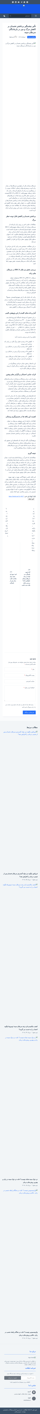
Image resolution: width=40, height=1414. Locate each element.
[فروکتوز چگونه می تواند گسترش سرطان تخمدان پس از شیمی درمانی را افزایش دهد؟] (20, 800)
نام (33, 669)
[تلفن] (13, 2)
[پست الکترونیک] (18, 2)
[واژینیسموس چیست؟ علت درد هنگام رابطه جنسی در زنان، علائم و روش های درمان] (20, 1259)
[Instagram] (27, 2)
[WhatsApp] (24, 2)
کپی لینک (31, 499)
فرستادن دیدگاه (29, 712)
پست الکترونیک (29, 675)
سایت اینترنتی (30, 681)
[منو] (36, 16)
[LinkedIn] (15, 2)
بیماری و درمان (31, 37)
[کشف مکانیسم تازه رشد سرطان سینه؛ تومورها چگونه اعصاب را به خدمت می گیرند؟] (20, 953)
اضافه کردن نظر (29, 687)
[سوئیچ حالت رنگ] (4, 16)
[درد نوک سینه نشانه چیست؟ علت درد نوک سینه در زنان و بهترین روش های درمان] (20, 1106)
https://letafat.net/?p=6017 (16, 496)
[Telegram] (21, 2)
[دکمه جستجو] (10, 16)
